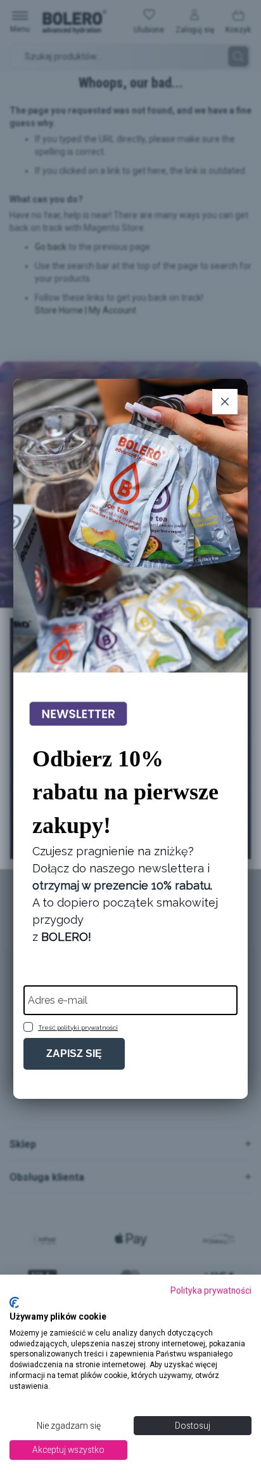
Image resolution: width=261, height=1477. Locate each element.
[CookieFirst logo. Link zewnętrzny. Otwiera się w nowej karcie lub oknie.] (14, 1302)
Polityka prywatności (210, 1290)
